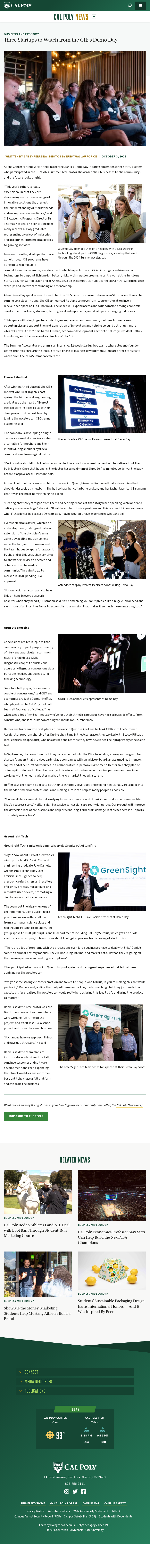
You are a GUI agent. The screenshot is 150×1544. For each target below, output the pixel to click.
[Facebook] (83, 1491)
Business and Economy (19, 1218)
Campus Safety (115, 1503)
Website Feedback (59, 1511)
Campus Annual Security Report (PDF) (37, 1516)
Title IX (116, 1511)
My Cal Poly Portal (64, 1503)
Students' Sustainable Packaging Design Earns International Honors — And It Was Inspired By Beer (111, 1306)
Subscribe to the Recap (25, 1116)
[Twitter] (75, 1491)
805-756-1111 (75, 1484)
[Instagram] (66, 1491)
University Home (33, 1503)
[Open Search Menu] (130, 5)
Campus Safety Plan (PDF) (80, 1516)
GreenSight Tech (15, 846)
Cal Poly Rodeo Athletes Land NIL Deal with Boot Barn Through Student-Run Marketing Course (37, 1230)
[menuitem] (66, 1491)
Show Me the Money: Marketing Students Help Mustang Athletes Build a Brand (37, 1313)
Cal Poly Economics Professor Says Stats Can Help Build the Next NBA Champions (111, 1237)
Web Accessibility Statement (90, 1511)
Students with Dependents (116, 1516)
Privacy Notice (36, 1511)
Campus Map (91, 1503)
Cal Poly (71, 17)
